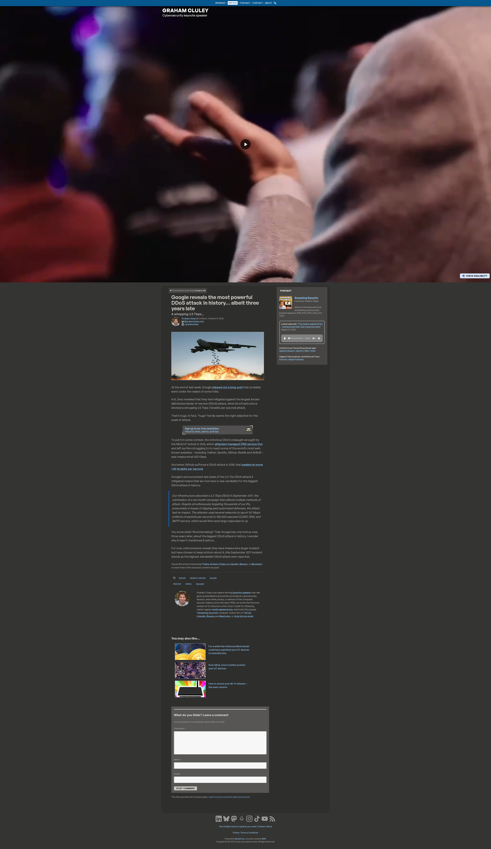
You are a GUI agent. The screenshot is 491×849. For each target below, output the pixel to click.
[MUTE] (313, 338)
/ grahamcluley (191, 324)
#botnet (177, 583)
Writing (232, 3)
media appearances (222, 609)
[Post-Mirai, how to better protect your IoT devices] (190, 670)
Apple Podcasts (287, 351)
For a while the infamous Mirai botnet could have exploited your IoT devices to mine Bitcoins (229, 650)
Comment (179, 728)
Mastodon (256, 564)
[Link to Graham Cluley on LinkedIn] (219, 818)
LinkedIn (201, 616)
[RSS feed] (272, 818)
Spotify (299, 351)
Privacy (236, 832)
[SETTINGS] (319, 338)
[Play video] (245, 144)
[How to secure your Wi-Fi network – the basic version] (190, 689)
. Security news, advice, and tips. (202, 430)
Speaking (220, 3)
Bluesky (243, 564)
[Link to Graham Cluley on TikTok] (257, 818)
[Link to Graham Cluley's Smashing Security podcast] (242, 818)
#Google (200, 583)
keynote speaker (242, 592)
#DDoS (188, 583)
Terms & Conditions (249, 832)
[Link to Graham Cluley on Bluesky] (226, 818)
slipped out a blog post (227, 387)
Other (313, 351)
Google (213, 578)
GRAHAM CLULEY (185, 10)
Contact (257, 3)
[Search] (274, 3)
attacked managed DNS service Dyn (239, 444)
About (268, 3)
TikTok (247, 612)
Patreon (283, 359)
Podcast (245, 3)
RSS (307, 351)
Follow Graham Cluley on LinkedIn (220, 564)
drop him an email (243, 616)
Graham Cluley (172, 3)
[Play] (285, 338)
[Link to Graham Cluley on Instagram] (249, 818)
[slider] (295, 338)
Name (177, 759)
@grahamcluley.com (194, 321)
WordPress (240, 838)
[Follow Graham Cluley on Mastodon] (234, 818)
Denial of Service (197, 578)
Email (177, 774)
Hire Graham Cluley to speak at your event (237, 826)
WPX (264, 838)
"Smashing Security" (208, 612)
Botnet (182, 578)
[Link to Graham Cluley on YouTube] (265, 818)
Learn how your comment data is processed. (229, 797)
